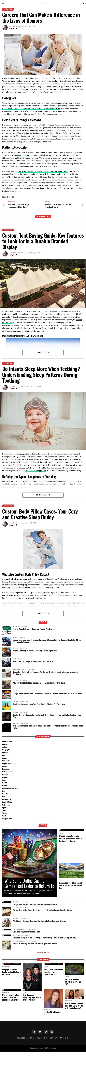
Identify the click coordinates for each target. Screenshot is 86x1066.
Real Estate (6, 799)
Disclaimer (53, 1038)
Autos (4, 747)
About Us (31, 1038)
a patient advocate (22, 155)
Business (5, 753)
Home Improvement (10, 788)
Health (4, 783)
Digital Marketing (9, 764)
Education (6, 769)
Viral (4, 816)
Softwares (6, 805)
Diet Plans (6, 761)
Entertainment (7, 772)
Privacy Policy (42, 1038)
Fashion (5, 775)
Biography (6, 750)
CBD (3, 755)
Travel (4, 813)
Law (3, 791)
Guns (4, 780)
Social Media (7, 802)
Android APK (7, 742)
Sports (4, 808)
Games (5, 777)
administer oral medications (48, 136)
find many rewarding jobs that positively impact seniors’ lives (43, 171)
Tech (4, 810)
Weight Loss (7, 819)
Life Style (6, 794)
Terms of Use (64, 1038)
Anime (4, 744)
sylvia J (14, 28)
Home (4, 786)
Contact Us (21, 1038)
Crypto (4, 758)
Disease (5, 766)
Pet (3, 797)
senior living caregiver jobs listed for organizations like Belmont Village (31, 108)
